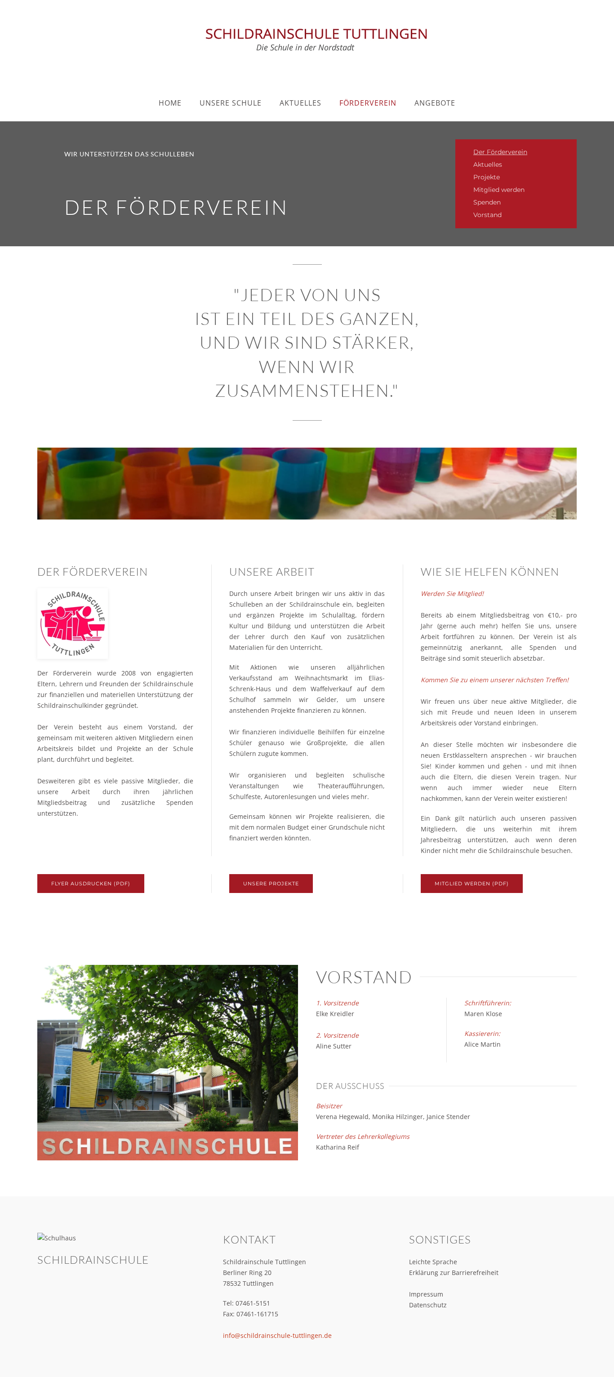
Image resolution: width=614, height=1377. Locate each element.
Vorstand (487, 215)
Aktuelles (487, 164)
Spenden (487, 202)
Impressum (426, 1294)
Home (170, 103)
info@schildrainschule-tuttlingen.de (277, 1335)
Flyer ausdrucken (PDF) (90, 883)
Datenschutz (428, 1305)
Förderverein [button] (367, 103)
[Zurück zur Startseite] (307, 38)
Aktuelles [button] (300, 103)
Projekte (486, 177)
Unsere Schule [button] (231, 103)
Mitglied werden (499, 190)
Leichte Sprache (433, 1261)
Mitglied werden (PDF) (472, 883)
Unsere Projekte (271, 883)
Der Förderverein (500, 152)
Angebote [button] (434, 103)
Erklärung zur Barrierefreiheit (453, 1272)
